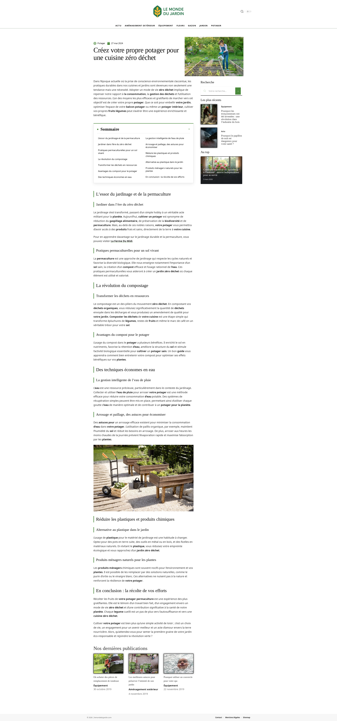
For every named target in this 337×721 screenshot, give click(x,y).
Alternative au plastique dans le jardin (164, 162)
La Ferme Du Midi (121, 241)
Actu (223, 131)
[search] (242, 11)
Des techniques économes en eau (115, 177)
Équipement (100, 685)
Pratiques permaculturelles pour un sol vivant (117, 152)
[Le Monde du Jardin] (168, 11)
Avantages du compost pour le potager (117, 171)
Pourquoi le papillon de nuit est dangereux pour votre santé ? (231, 139)
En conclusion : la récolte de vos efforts (165, 176)
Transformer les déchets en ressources (117, 165)
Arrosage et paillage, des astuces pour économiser (165, 146)
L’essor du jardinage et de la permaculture (119, 138)
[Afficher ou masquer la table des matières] (154, 129)
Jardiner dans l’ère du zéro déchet (115, 144)
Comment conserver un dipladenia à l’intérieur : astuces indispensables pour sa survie (221, 172)
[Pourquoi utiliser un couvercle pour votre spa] (178, 664)
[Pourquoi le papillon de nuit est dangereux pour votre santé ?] (209, 138)
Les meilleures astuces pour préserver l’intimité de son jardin (142, 681)
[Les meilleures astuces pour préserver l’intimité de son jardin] (143, 664)
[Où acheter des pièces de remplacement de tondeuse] (108, 664)
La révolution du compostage (112, 159)
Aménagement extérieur (143, 689)
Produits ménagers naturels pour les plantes (164, 169)
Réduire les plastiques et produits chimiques (162, 154)
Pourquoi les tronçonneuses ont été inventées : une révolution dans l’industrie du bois (230, 116)
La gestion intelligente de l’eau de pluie (165, 138)
